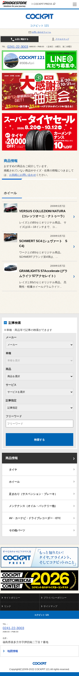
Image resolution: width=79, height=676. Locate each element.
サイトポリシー (12, 597)
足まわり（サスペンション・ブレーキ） (33, 493)
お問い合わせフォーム (41, 32)
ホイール (14, 481)
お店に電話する (21, 39)
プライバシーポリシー (55, 597)
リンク (7, 606)
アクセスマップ (62, 39)
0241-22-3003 (17, 47)
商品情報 (12, 458)
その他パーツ (17, 530)
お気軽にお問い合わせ (22, 174)
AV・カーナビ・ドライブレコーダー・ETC (35, 518)
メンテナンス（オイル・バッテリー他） (33, 505)
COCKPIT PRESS (43, 4)
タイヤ (13, 469)
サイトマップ (50, 606)
